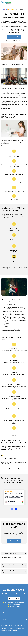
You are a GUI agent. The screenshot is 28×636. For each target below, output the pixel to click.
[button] (9, 468)
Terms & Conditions (8, 630)
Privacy (2, 630)
